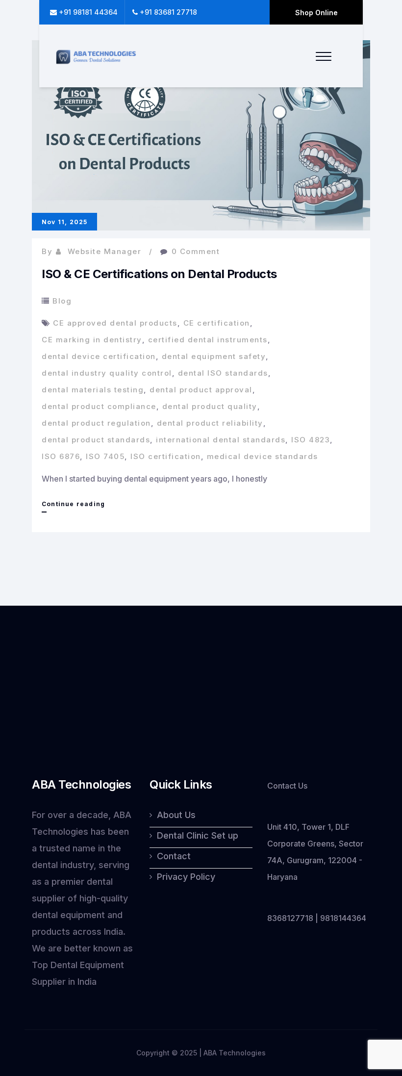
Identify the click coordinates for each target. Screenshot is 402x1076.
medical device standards (262, 456)
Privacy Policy (186, 876)
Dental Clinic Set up (197, 835)
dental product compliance (99, 406)
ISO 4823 (310, 439)
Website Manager (105, 251)
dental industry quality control (107, 373)
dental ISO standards (223, 373)
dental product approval (201, 389)
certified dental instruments (208, 339)
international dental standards (220, 439)
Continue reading (73, 506)
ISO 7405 (105, 456)
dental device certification (99, 356)
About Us (176, 815)
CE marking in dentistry (92, 339)
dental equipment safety (214, 356)
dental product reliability (210, 423)
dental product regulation (96, 423)
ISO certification (165, 456)
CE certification (216, 323)
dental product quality (209, 406)
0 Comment (196, 251)
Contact (174, 856)
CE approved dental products (115, 323)
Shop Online (316, 12)
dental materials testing (93, 389)
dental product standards (96, 439)
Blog (62, 301)
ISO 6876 (61, 456)
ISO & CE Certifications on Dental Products (159, 274)
